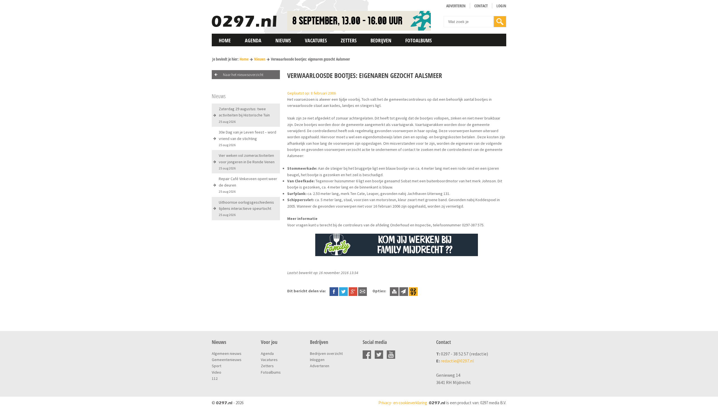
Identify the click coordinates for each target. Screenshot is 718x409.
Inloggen (317, 359)
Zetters (348, 40)
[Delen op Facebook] (334, 290)
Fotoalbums (418, 40)
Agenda (253, 40)
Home (225, 40)
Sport (216, 365)
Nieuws (283, 40)
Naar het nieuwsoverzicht (243, 74)
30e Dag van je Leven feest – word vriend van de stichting (247, 138)
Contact (481, 5)
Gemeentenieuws (226, 359)
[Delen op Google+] (353, 290)
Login (501, 5)
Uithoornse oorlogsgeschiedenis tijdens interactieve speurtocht (246, 208)
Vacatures (316, 40)
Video (216, 372)
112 (215, 378)
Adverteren (456, 5)
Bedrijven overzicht (326, 353)
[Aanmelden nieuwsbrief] (403, 290)
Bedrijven (380, 40)
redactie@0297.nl (457, 361)
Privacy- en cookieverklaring (402, 402)
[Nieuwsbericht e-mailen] (362, 290)
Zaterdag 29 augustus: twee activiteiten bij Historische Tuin (244, 115)
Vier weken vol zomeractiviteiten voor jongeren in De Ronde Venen (247, 161)
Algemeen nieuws (226, 353)
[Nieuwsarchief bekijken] (413, 290)
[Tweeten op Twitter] (343, 290)
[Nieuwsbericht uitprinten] (394, 290)
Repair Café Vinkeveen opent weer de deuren (248, 185)
